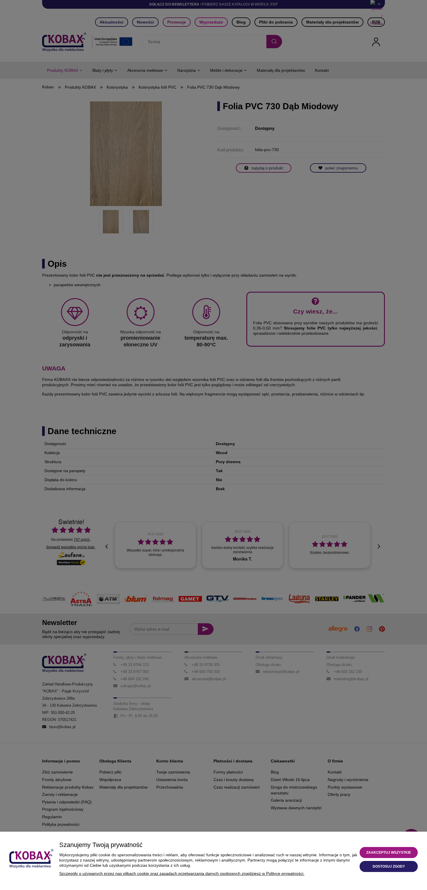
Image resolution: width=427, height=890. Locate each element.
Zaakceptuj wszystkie (388, 852)
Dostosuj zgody (389, 866)
